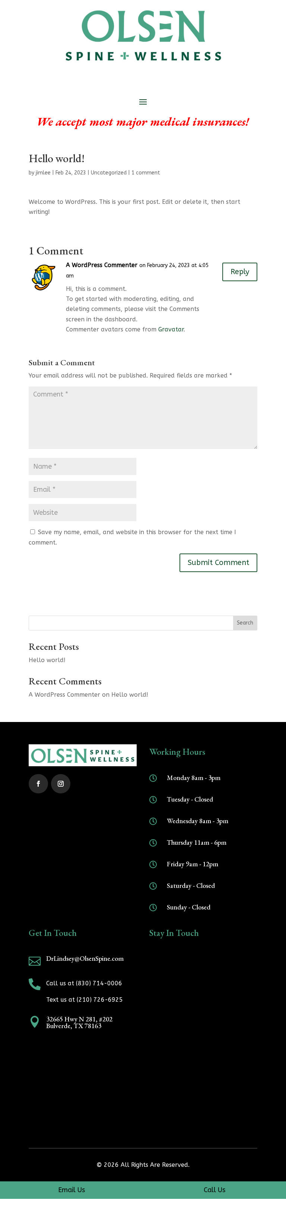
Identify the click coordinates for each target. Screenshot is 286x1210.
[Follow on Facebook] (38, 783)
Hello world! (47, 660)
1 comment (145, 173)
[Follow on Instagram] (60, 783)
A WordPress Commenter (101, 265)
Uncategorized (109, 173)
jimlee (43, 173)
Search (245, 623)
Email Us (71, 1190)
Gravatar (171, 329)
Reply (240, 271)
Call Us (214, 1190)
